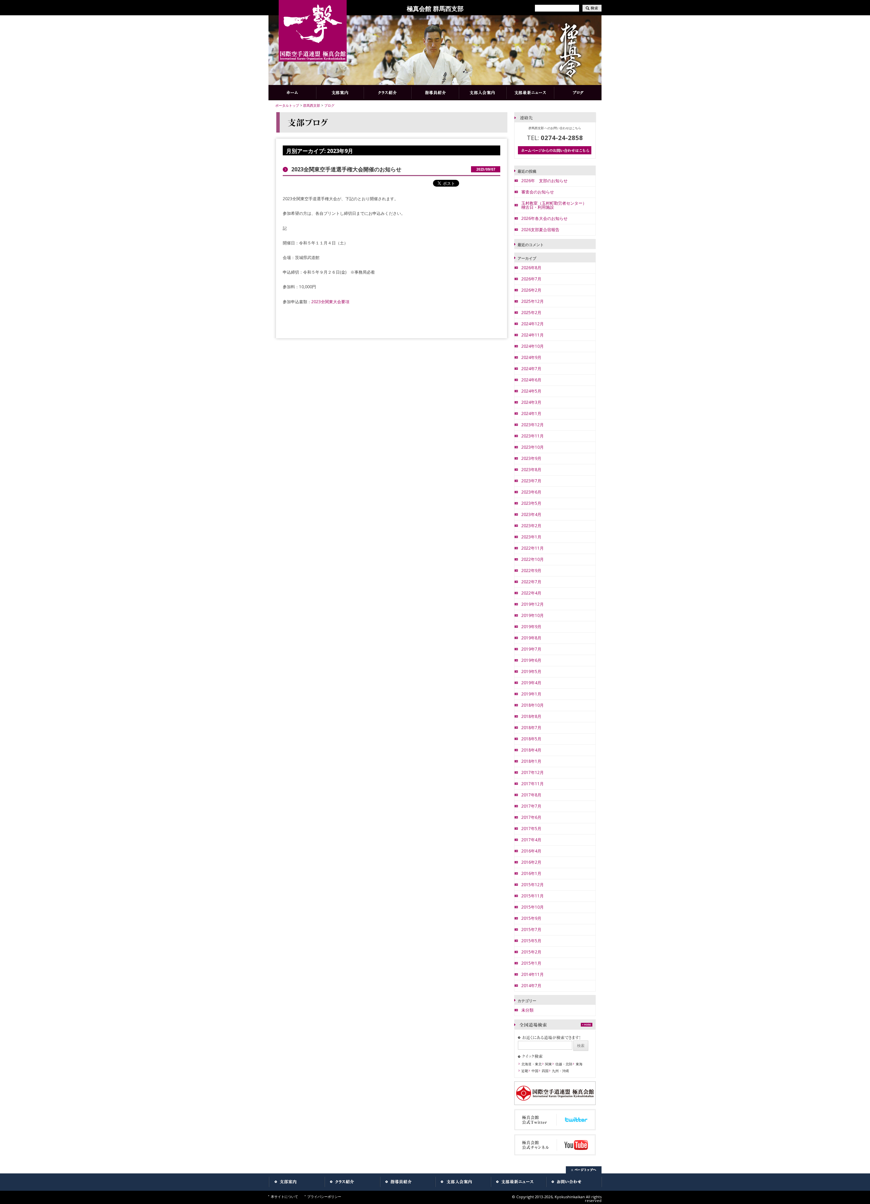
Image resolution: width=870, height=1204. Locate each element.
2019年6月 (531, 660)
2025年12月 (532, 301)
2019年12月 (532, 604)
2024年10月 (532, 346)
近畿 (524, 1070)
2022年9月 (531, 570)
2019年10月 (532, 615)
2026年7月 (531, 279)
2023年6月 (531, 492)
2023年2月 (531, 526)
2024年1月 (531, 413)
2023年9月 (531, 458)
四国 (545, 1070)
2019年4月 (531, 683)
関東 (548, 1064)
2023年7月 (531, 481)
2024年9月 (531, 357)
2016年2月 (531, 862)
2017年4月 (531, 840)
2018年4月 (531, 750)
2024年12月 (532, 324)
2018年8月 (531, 716)
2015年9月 (531, 918)
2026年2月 (531, 290)
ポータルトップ (287, 105)
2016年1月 (531, 873)
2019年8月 (531, 638)
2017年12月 (532, 772)
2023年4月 (531, 514)
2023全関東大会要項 (330, 302)
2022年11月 (532, 548)
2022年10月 (532, 559)
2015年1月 (531, 963)
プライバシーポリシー (324, 1196)
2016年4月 (531, 851)
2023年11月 (532, 436)
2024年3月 (531, 402)
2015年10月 (532, 907)
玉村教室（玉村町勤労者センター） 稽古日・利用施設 (556, 205)
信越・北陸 (563, 1064)
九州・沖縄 (560, 1070)
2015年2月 (531, 952)
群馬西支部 (311, 105)
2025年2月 (531, 312)
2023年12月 (532, 425)
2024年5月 (531, 391)
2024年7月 (531, 369)
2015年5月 (531, 941)
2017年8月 (531, 795)
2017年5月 (531, 828)
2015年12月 (532, 885)
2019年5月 (531, 671)
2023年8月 (531, 469)
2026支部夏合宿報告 (540, 230)
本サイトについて (284, 1196)
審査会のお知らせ (537, 192)
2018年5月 (531, 739)
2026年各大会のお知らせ (544, 218)
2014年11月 (532, 974)
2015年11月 (532, 896)
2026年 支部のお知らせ (544, 181)
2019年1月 (531, 694)
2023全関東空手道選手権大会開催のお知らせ (346, 169)
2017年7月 (531, 806)
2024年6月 (531, 380)
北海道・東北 (531, 1064)
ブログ (329, 105)
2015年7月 (531, 929)
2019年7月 (531, 649)
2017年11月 (532, 784)
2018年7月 (531, 727)
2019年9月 (531, 627)
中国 (535, 1070)
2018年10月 (532, 705)
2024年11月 (532, 335)
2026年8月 (531, 268)
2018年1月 (531, 761)
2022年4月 (531, 593)
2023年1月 (531, 537)
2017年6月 (531, 817)
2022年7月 (531, 582)
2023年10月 (532, 447)
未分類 (527, 1010)
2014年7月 (531, 985)
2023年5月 (531, 503)
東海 (579, 1064)
